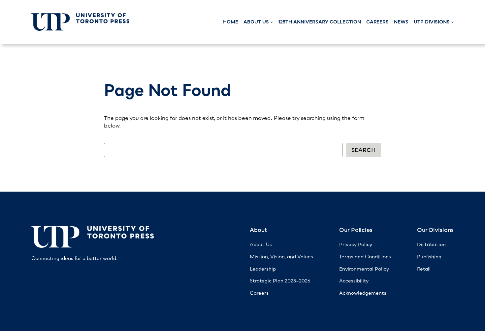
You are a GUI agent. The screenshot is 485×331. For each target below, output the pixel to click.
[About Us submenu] (271, 21)
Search (363, 150)
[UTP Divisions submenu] (452, 21)
